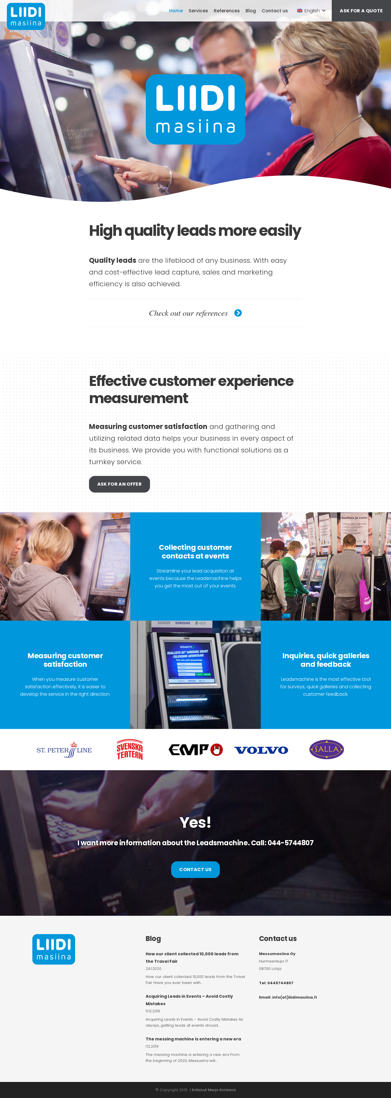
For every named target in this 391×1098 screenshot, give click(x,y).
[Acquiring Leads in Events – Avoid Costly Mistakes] (195, 1010)
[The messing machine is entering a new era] (195, 1049)
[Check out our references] (235, 313)
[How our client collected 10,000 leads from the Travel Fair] (195, 968)
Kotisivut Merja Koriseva (214, 1090)
